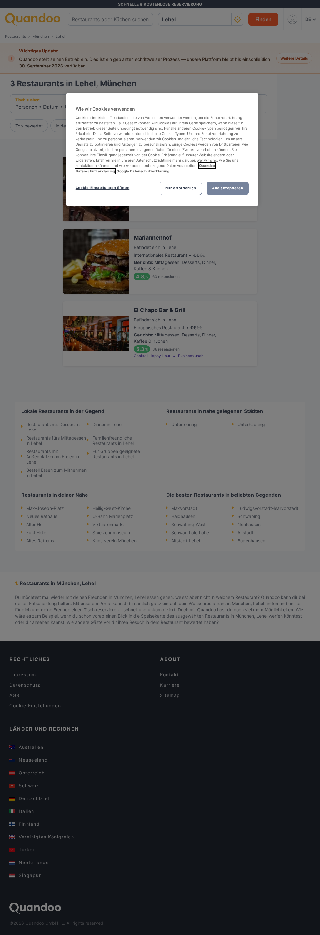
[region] (162, 149)
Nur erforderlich (180, 188)
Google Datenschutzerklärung (143, 171)
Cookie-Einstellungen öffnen (102, 188)
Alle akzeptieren (227, 188)
